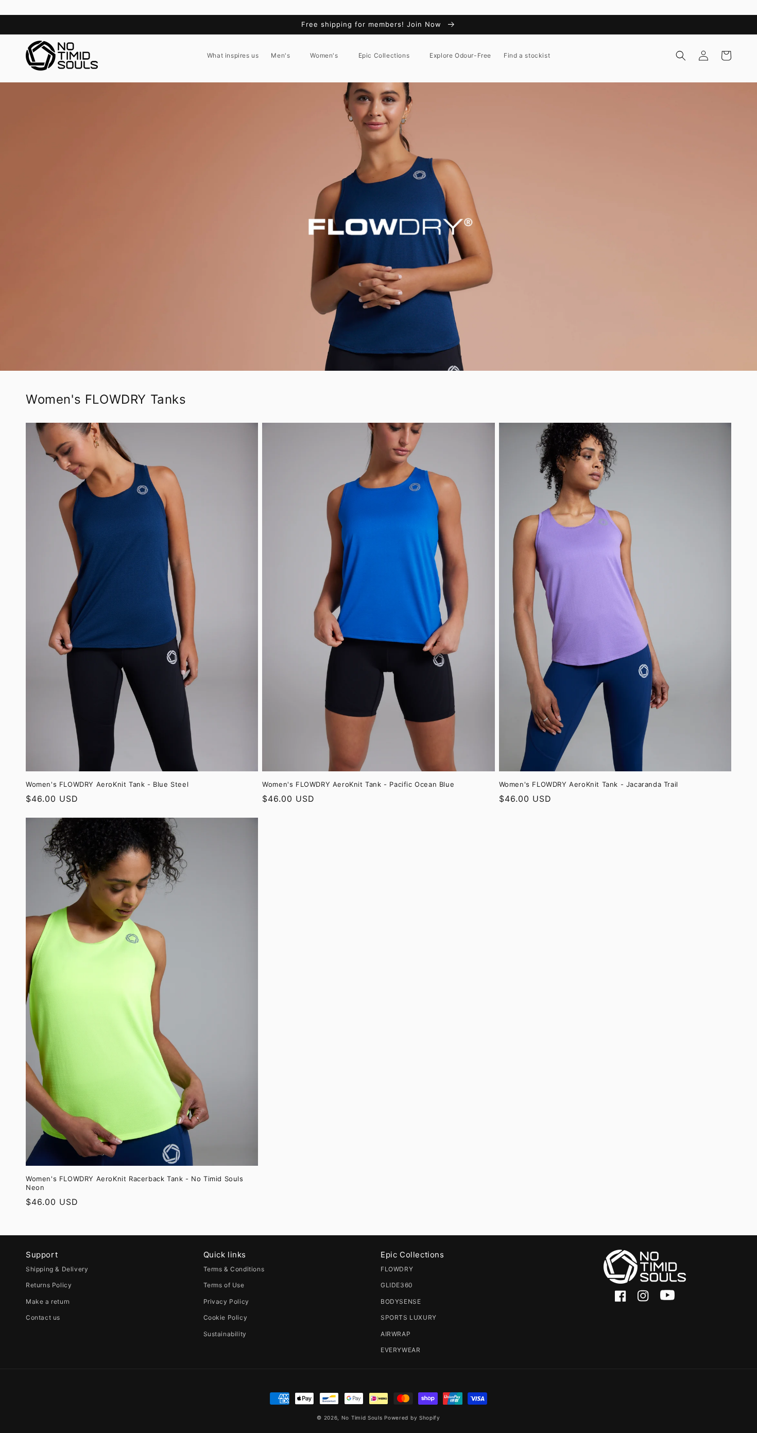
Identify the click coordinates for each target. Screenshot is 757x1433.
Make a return (48, 1301)
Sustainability (225, 1334)
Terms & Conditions (234, 1269)
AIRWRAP (395, 1334)
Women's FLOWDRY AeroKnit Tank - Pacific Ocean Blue (358, 784)
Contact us (43, 1317)
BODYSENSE (401, 1301)
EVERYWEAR (400, 1350)
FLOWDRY (397, 1269)
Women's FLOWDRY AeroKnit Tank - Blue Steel (107, 784)
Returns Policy (49, 1285)
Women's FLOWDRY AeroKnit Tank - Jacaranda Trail (588, 784)
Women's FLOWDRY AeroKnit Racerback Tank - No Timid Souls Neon (135, 1183)
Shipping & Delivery (57, 1269)
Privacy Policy (226, 1301)
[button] (284, 56)
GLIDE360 (397, 1285)
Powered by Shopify (412, 1417)
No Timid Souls (362, 1417)
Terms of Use (224, 1285)
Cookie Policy (225, 1317)
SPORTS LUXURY (409, 1317)
